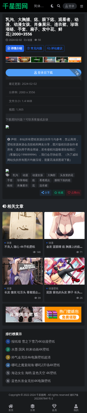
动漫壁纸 (53, 288)
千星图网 (41, 395)
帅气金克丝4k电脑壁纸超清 (31, 357)
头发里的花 (66, 175)
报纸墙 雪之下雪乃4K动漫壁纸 (33, 341)
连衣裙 (43, 185)
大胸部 (51, 175)
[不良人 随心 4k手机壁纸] (22, 225)
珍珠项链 (22, 180)
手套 (10, 180)
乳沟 (15, 175)
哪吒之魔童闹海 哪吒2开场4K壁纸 (35, 365)
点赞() (75, 192)
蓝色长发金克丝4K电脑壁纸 (31, 381)
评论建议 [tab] (57, 48)
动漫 (29, 40)
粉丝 (10, 185)
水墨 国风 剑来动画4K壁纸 (30, 349)
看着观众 (44, 180)
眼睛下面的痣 (62, 180)
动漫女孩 (37, 175)
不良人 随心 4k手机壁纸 (19, 246)
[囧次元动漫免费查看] (43, 61)
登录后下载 (45, 72)
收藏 (60, 192)
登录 (71, 6)
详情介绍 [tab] (16, 48)
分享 (47, 192)
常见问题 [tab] (36, 48)
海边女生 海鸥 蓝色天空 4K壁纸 (33, 373)
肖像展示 (22, 185)
